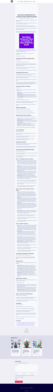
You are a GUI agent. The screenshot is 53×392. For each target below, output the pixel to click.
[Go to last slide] (11, 347)
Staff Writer (26, 331)
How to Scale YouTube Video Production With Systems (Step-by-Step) (15, 351)
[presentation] (16, 344)
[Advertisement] (26, 9)
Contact (34, 1)
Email (24, 373)
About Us (22, 1)
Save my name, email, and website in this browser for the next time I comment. (25, 375)
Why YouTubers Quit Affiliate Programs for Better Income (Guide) (25, 323)
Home (19, 1)
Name (16, 373)
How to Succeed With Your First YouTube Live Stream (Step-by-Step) (26, 325)
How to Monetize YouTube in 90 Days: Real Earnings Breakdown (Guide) (26, 322)
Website (32, 373)
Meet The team (26, 1)
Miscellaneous (31, 18)
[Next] (41, 347)
